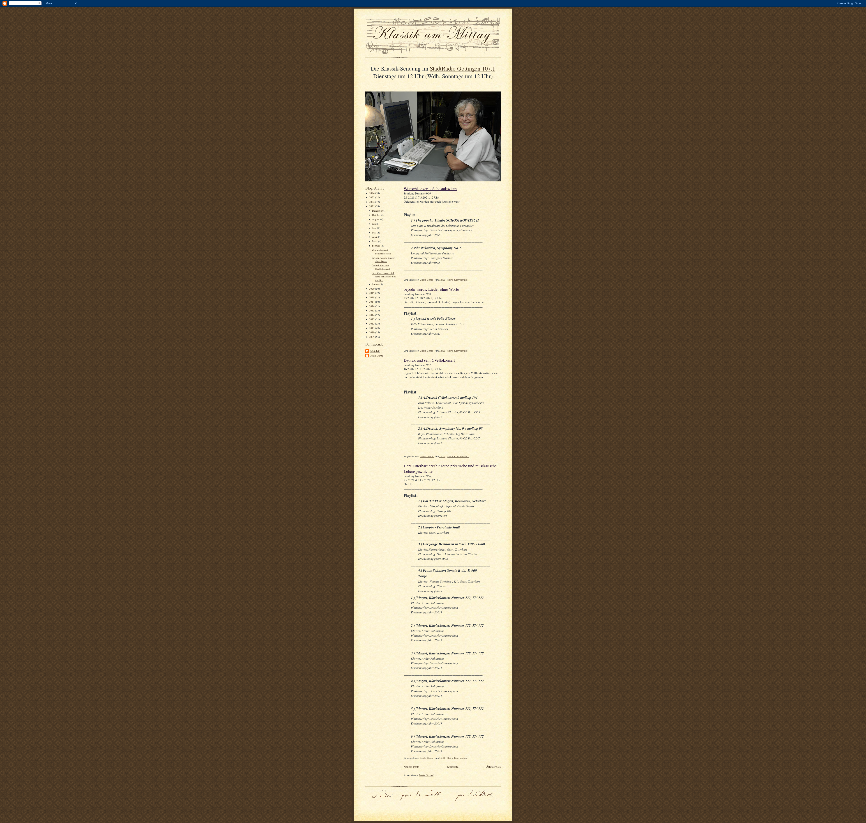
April (375, 236)
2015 (372, 310)
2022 (372, 201)
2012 (372, 323)
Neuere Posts (411, 767)
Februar (376, 245)
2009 (372, 336)
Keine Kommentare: (458, 280)
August (376, 219)
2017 (372, 301)
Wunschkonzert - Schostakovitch (381, 251)
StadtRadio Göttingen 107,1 (462, 68)
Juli (374, 223)
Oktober (376, 215)
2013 (372, 319)
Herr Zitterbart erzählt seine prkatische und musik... (384, 276)
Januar (376, 284)
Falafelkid (375, 351)
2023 (372, 197)
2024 (372, 193)
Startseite (452, 767)
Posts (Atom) (426, 775)
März (375, 241)
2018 (372, 297)
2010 (372, 332)
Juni (374, 228)
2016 (372, 306)
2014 (372, 315)
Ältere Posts (493, 767)
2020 (372, 288)
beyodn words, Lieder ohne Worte (383, 259)
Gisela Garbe (376, 355)
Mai (374, 232)
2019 (372, 293)
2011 (372, 328)
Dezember (377, 210)
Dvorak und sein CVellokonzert (381, 267)
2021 (372, 206)
